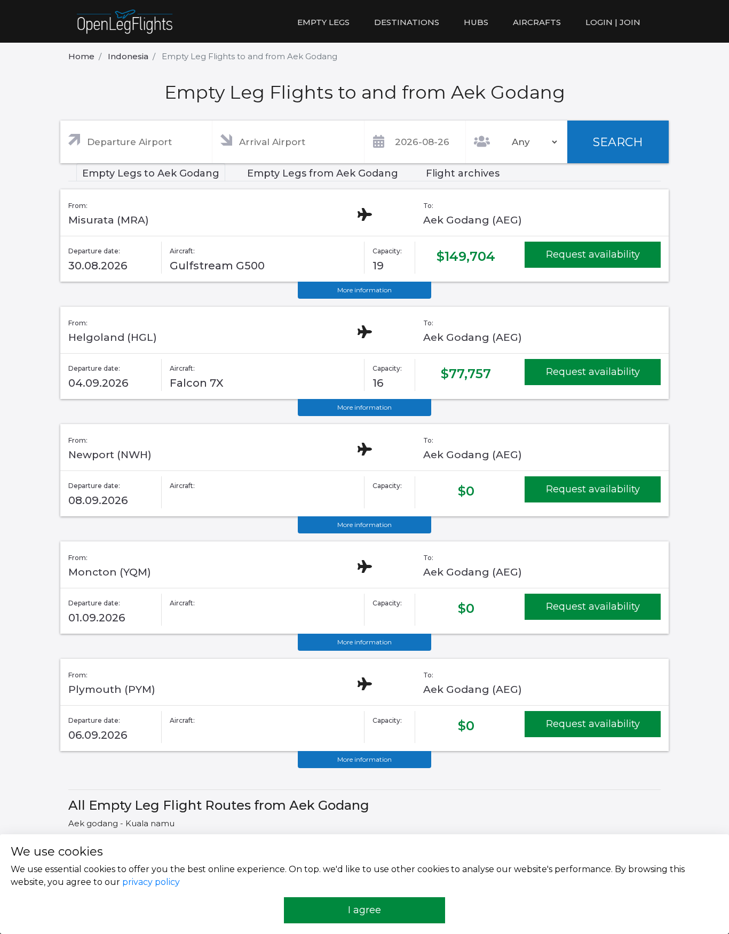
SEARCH (618, 142)
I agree (364, 910)
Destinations (406, 22)
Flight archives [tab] (463, 173)
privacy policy (151, 882)
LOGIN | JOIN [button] (612, 22)
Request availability (593, 254)
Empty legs (323, 22)
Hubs (476, 22)
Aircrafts (537, 22)
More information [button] (364, 290)
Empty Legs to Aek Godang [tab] (150, 173)
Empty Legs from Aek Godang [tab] (322, 173)
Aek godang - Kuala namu (121, 823)
